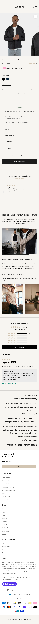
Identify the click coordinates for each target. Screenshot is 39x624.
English (26, 594)
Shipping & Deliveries (8, 487)
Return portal (6, 480)
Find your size (6, 496)
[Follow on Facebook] (3, 590)
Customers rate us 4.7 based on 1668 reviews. (19, 619)
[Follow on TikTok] (13, 590)
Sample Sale (5, 534)
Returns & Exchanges (8, 490)
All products (8, 11)
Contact (4, 525)
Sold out (19, 107)
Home (3, 11)
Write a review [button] (19, 347)
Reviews (4, 518)
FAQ (3, 493)
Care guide (5, 500)
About (4, 515)
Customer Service (7, 477)
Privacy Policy (6, 546)
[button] (4, 192)
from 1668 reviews (19, 181)
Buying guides (6, 531)
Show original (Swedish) (11, 383)
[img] (19, 179)
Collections (13, 11)
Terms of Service (7, 553)
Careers (4, 509)
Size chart (34, 90)
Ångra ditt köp (6, 484)
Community (5, 521)
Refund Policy (6, 549)
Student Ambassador (8, 528)
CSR (3, 543)
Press (3, 512)
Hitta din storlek (6, 84)
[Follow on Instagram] (8, 590)
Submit (19, 466)
